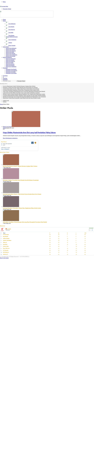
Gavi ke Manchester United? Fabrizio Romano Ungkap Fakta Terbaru (19, 86)
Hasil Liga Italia (9, 62)
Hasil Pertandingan (7, 57)
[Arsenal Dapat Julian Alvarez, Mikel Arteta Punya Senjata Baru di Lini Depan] (11, 192)
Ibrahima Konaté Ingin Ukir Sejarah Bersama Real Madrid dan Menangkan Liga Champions (24, 96)
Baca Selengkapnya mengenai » (10, 138)
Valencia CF (5, 254)
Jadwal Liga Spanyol (11, 50)
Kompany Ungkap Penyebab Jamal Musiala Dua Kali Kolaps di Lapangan (20, 87)
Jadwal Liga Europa (10, 56)
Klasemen (5, 68)
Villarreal (5, 242)
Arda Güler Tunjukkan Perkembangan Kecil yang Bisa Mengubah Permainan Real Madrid (24, 91)
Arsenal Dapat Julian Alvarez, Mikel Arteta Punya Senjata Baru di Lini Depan (21, 88)
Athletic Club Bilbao (7, 240)
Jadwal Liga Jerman (10, 53)
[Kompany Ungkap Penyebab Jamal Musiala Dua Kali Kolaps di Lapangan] (11, 178)
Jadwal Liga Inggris (10, 49)
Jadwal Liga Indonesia (11, 48)
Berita (4, 20)
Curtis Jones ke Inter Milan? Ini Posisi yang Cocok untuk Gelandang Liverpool (21, 92)
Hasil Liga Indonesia (10, 58)
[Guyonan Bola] (4, 6)
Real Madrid (5, 236)
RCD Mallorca (6, 252)
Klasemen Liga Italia (10, 71)
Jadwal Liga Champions (11, 54)
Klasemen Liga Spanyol (11, 70)
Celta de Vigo (6, 246)
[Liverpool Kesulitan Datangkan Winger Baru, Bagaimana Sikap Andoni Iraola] (11, 206)
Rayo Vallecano (6, 248)
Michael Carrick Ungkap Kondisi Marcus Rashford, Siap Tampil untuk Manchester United (24, 94)
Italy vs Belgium (5, 149)
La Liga (9, 228)
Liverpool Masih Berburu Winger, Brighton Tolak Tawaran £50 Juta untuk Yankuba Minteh (24, 95)
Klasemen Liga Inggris (11, 69)
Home (4, 19)
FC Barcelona (6, 234)
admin (4, 128)
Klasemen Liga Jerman (11, 73)
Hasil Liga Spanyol (10, 61)
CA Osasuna (5, 250)
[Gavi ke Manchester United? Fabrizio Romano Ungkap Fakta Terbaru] (11, 164)
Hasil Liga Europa (10, 65)
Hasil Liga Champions (11, 66)
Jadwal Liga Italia (10, 52)
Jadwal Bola (6, 46)
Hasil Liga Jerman (10, 64)
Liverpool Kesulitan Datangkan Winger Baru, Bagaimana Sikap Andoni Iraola (21, 90)
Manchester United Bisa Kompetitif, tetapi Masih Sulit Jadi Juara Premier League (22, 98)
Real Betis (5, 244)
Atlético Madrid (6, 238)
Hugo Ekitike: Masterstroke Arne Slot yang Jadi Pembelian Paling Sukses (29, 132)
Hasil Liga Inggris (10, 60)
